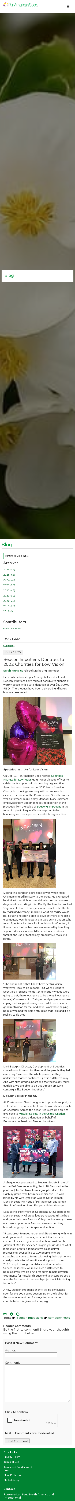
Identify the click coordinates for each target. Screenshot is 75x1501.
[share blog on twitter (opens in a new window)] (12, 1314)
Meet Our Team (12, 628)
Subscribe (9, 645)
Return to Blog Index (17, 555)
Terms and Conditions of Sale (18, 1469)
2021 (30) (9, 595)
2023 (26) (9, 585)
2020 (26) (9, 600)
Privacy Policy (12, 1456)
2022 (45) (9, 590)
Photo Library (11, 1480)
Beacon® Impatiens (49, 806)
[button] (68, 6)
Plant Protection (13, 1475)
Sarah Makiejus (13, 670)
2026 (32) (9, 569)
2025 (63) (9, 574)
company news (59, 1317)
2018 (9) (8, 611)
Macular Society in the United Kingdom (42, 1113)
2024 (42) (9, 580)
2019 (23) (9, 606)
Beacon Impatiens (29, 1317)
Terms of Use (11, 1461)
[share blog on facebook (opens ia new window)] (18, 1314)
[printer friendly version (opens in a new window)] (5, 1314)
